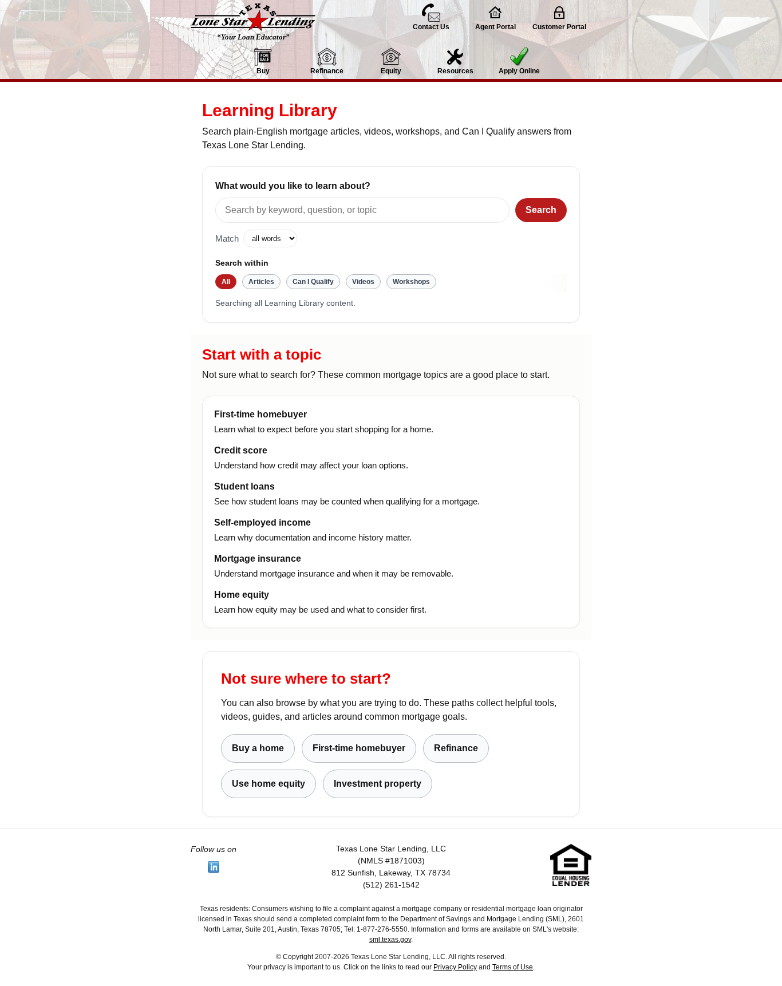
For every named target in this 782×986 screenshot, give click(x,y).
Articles (261, 282)
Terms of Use (512, 967)
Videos (363, 282)
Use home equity (268, 783)
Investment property (377, 783)
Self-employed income (262, 522)
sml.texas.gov (390, 940)
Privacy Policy (455, 967)
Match (227, 238)
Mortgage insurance (257, 558)
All (226, 282)
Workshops (411, 282)
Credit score (240, 450)
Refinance (456, 748)
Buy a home (258, 748)
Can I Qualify (313, 282)
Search (541, 210)
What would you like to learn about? (292, 186)
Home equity (241, 595)
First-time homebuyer (260, 414)
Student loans (244, 486)
